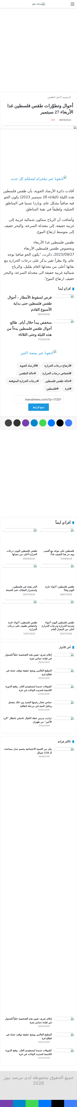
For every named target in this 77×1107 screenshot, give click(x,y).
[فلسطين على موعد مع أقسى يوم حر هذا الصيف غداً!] (57, 537)
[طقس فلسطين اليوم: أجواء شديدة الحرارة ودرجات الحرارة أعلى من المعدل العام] (57, 609)
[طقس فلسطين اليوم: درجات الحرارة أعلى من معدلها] (20, 537)
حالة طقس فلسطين (57, 381)
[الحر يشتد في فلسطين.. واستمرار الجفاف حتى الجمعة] (20, 573)
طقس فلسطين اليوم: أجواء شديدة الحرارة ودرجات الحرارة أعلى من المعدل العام (58, 626)
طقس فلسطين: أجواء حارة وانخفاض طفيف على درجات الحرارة (22, 626)
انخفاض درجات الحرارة (55, 373)
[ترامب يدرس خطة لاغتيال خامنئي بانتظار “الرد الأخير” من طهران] (64, 723)
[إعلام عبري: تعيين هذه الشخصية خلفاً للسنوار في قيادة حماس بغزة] (64, 659)
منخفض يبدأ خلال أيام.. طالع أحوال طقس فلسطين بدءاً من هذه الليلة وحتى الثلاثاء (29, 328)
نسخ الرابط (38, 407)
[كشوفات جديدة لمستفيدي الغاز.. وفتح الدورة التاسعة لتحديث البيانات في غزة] (64, 691)
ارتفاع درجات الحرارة (56, 365)
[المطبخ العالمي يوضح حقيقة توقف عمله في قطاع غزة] (64, 675)
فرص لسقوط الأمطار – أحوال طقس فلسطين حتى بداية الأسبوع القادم (30, 303)
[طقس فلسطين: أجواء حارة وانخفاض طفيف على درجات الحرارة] (20, 609)
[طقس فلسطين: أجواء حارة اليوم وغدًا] (57, 573)
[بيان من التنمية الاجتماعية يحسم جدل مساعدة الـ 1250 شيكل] (64, 880)
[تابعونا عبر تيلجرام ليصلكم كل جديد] (38, 179)
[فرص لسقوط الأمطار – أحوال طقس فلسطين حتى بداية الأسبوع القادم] (64, 301)
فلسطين (51, 388)
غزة (67, 388)
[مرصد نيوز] (38, 3)
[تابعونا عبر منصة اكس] (38, 353)
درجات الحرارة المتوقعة (23, 381)
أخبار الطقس (54, 97)
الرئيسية (66, 97)
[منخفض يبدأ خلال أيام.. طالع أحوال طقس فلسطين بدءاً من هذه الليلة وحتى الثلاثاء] (64, 326)
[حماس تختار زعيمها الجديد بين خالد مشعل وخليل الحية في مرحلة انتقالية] (64, 707)
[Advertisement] (38, 49)
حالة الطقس (26, 373)
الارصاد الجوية (28, 365)
